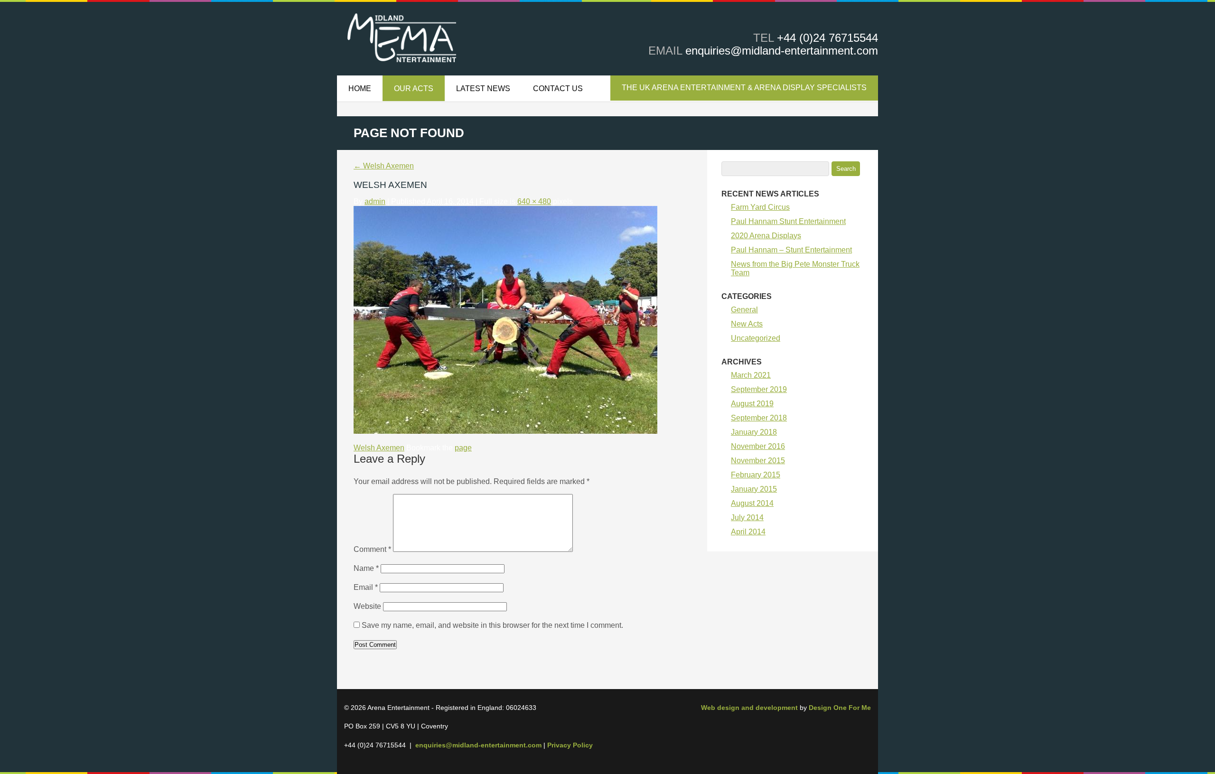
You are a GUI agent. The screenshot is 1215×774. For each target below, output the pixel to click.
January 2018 (754, 432)
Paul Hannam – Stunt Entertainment (791, 250)
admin (374, 201)
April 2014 (748, 532)
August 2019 (752, 404)
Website (367, 606)
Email (366, 587)
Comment (372, 549)
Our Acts (413, 88)
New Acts (747, 324)
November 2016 (758, 446)
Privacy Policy (570, 745)
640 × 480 (534, 201)
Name (366, 568)
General (744, 310)
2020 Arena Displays (766, 236)
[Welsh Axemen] (505, 431)
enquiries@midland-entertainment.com (781, 50)
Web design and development (749, 707)
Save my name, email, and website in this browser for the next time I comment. (492, 625)
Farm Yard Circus (760, 207)
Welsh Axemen (384, 166)
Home (359, 88)
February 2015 (755, 475)
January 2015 (754, 489)
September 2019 (759, 389)
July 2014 (747, 517)
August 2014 (752, 503)
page (463, 448)
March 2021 (751, 375)
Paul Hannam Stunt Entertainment (788, 221)
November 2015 (758, 461)
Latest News (483, 88)
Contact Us (558, 88)
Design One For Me (840, 707)
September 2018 (759, 418)
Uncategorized (755, 338)
